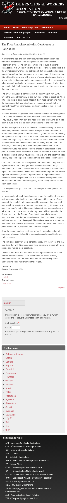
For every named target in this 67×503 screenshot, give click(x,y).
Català (8, 357)
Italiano (9, 384)
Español (61, 287)
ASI (7, 494)
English (5, 276)
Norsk (8, 388)
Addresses (39, 32)
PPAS (8, 460)
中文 (7, 429)
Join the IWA (23, 37)
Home (7, 27)
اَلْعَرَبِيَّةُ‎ (8, 418)
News (16, 27)
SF (6, 456)
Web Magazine (30, 27)
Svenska (9, 410)
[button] (14, 302)
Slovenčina (10, 403)
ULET (8, 453)
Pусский (9, 399)
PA (6, 463)
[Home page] (8, 12)
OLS (7, 446)
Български (10, 414)
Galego (9, 380)
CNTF (8, 470)
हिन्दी (7, 422)
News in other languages (17, 32)
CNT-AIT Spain (12, 474)
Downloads (47, 27)
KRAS (8, 488)
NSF (7, 481)
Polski (8, 391)
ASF (7, 443)
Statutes (52, 32)
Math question (12, 322)
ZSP (7, 498)
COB (7, 467)
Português (10, 395)
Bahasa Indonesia (14, 354)
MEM (7, 484)
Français (9, 376)
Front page (6, 282)
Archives (8, 37)
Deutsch (9, 361)
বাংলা (7, 425)
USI (7, 449)
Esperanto (10, 373)
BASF (8, 477)
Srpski (8, 407)
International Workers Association (40, 6)
